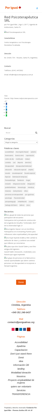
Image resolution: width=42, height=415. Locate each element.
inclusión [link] (8, 184)
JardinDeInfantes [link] (10, 187)
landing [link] (21, 369)
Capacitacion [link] (21, 350)
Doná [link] (21, 357)
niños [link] (26, 191)
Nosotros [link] (21, 376)
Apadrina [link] (21, 346)
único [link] (28, 205)
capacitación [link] (30, 155)
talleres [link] (22, 205)
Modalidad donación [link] (21, 372)
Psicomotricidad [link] (19, 198)
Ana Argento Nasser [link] (22, 152)
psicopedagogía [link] (10, 202)
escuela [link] (7, 173)
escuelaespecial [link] (17, 173)
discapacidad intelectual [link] (23, 166)
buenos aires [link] (19, 155)
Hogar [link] (28, 180)
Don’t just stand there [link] (21, 353)
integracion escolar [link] (19, 184)
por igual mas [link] (29, 194)
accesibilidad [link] (9, 152)
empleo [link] (30, 170)
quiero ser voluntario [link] (21, 386)
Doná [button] (21, 282)
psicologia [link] (8, 198)
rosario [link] (31, 202)
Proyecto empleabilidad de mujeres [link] (21, 381)
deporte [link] (20, 162)
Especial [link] (7, 177)
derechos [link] (28, 162)
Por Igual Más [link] (12, 24)
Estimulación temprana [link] (20, 177)
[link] (13, 8)
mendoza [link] (31, 187)
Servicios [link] (21, 390)
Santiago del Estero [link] (11, 205)
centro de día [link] (9, 159)
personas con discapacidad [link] (14, 194)
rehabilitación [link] (22, 202)
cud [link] (14, 162)
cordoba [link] (8, 162)
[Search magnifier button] (36, 132)
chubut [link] (27, 159)
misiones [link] (8, 191)
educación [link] (8, 170)
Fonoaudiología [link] (10, 180)
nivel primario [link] (17, 191)
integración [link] (31, 184)
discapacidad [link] (9, 166)
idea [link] (21, 361)
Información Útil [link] (21, 365)
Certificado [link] (19, 159)
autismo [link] (33, 152)
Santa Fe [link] (17, 27)
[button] (37, 9)
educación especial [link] (20, 170)
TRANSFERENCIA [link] (21, 394)
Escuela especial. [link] (30, 173)
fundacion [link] (20, 180)
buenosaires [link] (9, 155)
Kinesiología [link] (22, 187)
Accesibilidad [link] (21, 342)
